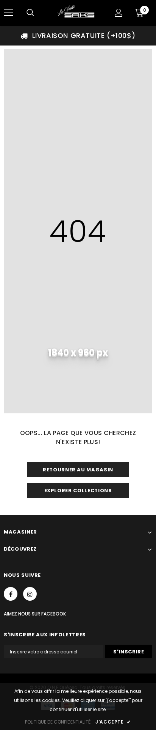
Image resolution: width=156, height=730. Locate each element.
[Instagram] (30, 594)
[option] (78, 36)
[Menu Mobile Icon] (8, 12)
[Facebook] (10, 594)
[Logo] (77, 12)
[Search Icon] (30, 13)
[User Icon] (119, 13)
